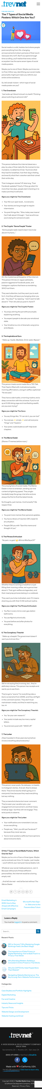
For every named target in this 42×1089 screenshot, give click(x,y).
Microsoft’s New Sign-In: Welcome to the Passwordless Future (31, 904)
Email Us (33, 1055)
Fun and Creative (8, 11)
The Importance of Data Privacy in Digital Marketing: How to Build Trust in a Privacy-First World (24, 953)
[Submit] (38, 931)
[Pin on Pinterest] (27, 892)
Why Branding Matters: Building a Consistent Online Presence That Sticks (24, 962)
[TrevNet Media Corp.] (14, 3)
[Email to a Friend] (23, 892)
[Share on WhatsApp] (11, 892)
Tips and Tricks (8, 1007)
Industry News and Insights (12, 1003)
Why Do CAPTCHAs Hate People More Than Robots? (23, 969)
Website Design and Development (15, 1012)
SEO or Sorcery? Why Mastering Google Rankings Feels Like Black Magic (24, 945)
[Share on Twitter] (19, 892)
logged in (18, 922)
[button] (38, 3)
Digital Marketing (9, 995)
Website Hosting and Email (12, 1016)
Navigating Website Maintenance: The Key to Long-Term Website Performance (24, 976)
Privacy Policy (25, 1086)
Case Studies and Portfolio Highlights (16, 991)
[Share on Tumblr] (31, 892)
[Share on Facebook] (15, 892)
